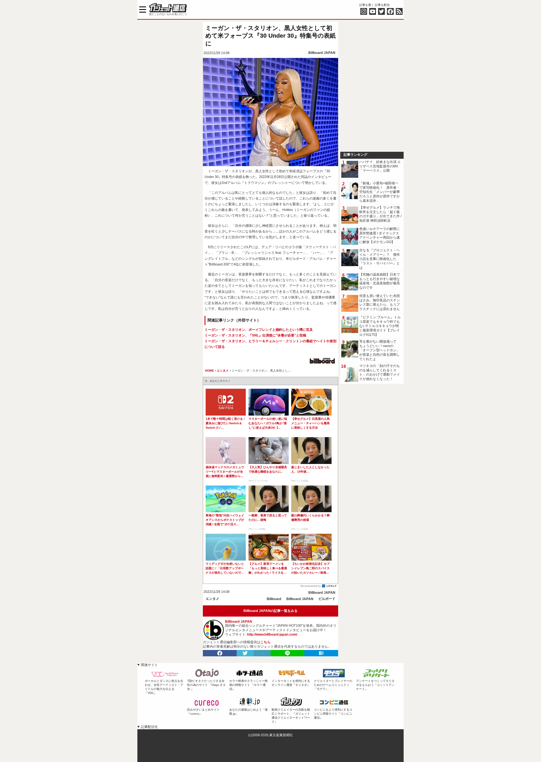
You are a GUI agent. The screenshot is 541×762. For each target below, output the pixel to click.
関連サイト (149, 665)
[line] (287, 653)
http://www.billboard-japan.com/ (272, 634)
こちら (265, 642)
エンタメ (212, 599)
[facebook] (220, 653)
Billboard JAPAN (321, 53)
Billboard (274, 599)
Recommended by (311, 586)
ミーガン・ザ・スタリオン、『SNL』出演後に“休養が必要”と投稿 (255, 335)
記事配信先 (149, 727)
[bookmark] (321, 653)
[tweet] (245, 653)
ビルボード (326, 599)
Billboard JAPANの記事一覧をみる (270, 611)
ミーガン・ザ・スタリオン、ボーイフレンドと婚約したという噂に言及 (259, 329)
